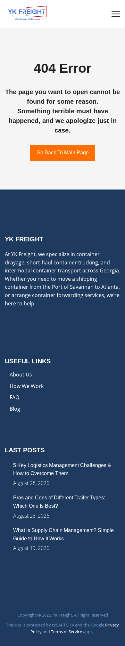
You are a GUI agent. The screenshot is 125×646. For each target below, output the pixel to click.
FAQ (14, 397)
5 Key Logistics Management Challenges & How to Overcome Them (62, 469)
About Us (21, 374)
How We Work (27, 386)
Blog (15, 408)
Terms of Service (66, 631)
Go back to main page (63, 152)
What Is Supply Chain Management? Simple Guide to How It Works (63, 534)
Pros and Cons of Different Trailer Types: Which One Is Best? (59, 502)
